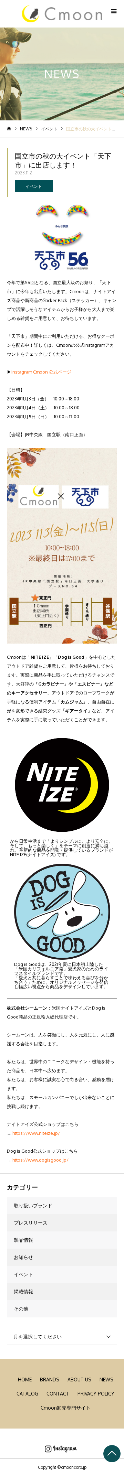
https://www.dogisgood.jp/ (40, 1160)
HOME (25, 1379)
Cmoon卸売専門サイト (66, 1408)
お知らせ (23, 1257)
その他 (21, 1309)
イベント (33, 186)
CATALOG (27, 1394)
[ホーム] (9, 129)
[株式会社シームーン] (62, 13)
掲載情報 (23, 1291)
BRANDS (49, 1379)
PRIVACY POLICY (96, 1394)
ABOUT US (79, 1379)
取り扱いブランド (33, 1205)
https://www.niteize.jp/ (36, 1133)
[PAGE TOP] (112, 1453)
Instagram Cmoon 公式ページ (41, 372)
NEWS (106, 1379)
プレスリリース (31, 1223)
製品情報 (23, 1240)
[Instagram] (61, 1449)
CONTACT (57, 1394)
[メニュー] (114, 10)
